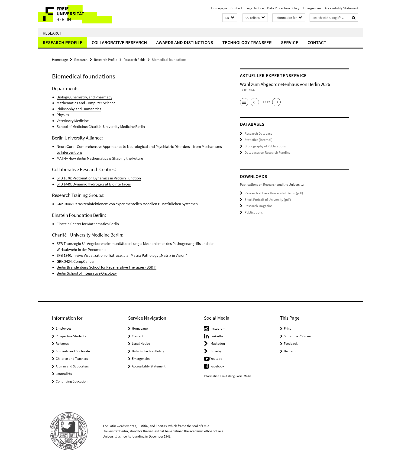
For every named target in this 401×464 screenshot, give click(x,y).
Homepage (219, 8)
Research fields (134, 59)
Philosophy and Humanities (79, 108)
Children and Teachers (72, 358)
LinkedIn (216, 336)
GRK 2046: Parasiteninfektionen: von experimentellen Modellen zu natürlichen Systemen (127, 203)
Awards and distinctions (184, 42)
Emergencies (312, 8)
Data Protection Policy (283, 8)
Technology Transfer (247, 42)
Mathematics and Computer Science (86, 102)
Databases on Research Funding (268, 152)
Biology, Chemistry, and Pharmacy (84, 97)
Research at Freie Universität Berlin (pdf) (274, 193)
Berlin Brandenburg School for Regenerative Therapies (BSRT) (106, 267)
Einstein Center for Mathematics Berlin (88, 223)
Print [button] (287, 328)
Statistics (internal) (258, 139)
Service (289, 42)
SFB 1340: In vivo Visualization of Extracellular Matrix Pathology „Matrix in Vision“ (122, 255)
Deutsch (289, 351)
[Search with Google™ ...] (353, 17)
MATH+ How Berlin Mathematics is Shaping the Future (100, 158)
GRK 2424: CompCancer (76, 261)
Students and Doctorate (73, 351)
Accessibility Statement (341, 8)
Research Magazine (258, 206)
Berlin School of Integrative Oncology (87, 273)
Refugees (62, 343)
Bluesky (216, 351)
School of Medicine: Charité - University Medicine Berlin (101, 126)
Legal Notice (255, 8)
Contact (236, 8)
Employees (63, 328)
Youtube (216, 358)
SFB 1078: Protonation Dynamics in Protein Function (99, 178)
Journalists (64, 373)
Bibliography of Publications (265, 146)
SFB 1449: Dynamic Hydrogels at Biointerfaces (94, 184)
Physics (63, 114)
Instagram (217, 328)
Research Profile (62, 42)
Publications (254, 212)
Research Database (258, 133)
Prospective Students (71, 336)
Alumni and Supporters (72, 366)
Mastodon (217, 343)
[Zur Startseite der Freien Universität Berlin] (77, 14)
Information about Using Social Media (227, 376)
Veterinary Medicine (73, 120)
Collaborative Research (119, 42)
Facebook (217, 366)
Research (52, 33)
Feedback (291, 343)
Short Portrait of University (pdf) (268, 199)
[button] (229, 17)
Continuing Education (71, 381)
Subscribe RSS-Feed (298, 336)
